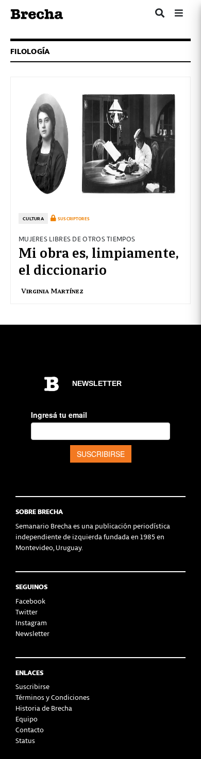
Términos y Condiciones (52, 697)
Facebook (30, 601)
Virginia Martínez (52, 290)
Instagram (31, 622)
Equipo (26, 718)
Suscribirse (32, 686)
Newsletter (32, 633)
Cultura (33, 218)
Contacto (29, 729)
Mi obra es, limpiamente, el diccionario (99, 260)
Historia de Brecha (43, 708)
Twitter (26, 611)
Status (25, 740)
